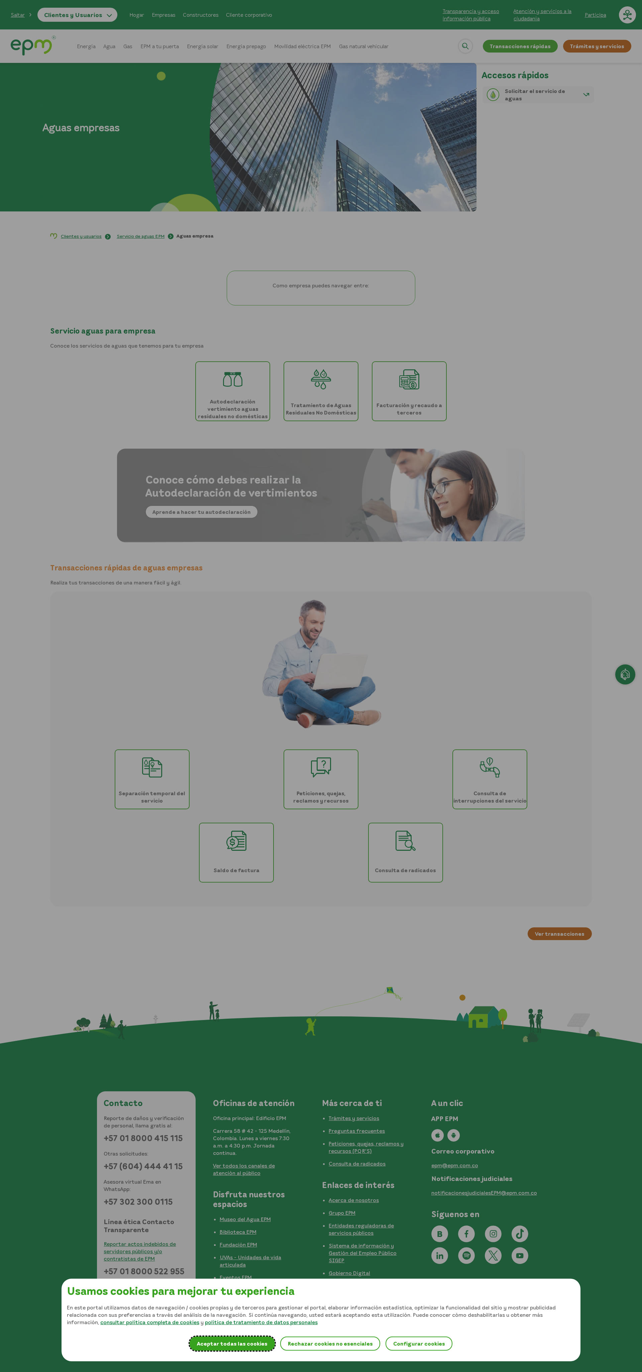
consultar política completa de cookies (149, 1322)
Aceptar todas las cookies (232, 1343)
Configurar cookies (419, 1343)
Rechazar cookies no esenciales (330, 1343)
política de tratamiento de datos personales (261, 1322)
